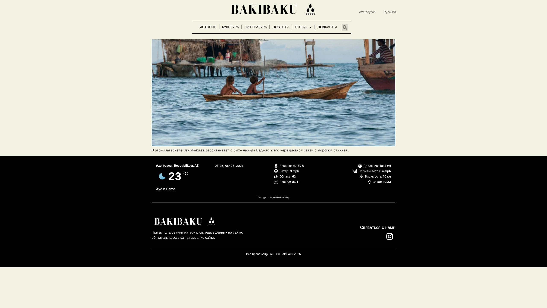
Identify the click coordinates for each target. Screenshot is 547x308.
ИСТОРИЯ (208, 27)
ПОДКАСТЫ (327, 27)
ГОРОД (300, 27)
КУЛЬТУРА (230, 27)
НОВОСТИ (280, 27)
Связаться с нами (377, 227)
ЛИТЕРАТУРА (255, 27)
